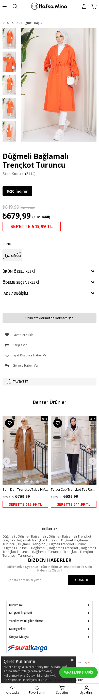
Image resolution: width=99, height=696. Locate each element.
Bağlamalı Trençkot (63, 547)
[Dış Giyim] (12, 23)
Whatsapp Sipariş (78, 672)
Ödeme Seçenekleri (21, 282)
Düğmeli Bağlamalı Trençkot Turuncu (30, 540)
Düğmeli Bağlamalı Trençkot (70, 536)
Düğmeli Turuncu (15, 547)
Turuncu (24, 555)
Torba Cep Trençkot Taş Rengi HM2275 (73, 489)
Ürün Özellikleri (19, 271)
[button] (13, 481)
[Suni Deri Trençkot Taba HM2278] (25, 450)
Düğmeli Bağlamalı (32, 536)
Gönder (81, 580)
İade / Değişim (15, 293)
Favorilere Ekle (9, 423)
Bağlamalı (38, 547)
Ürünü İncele (34, 461)
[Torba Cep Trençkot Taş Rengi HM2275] (73, 450)
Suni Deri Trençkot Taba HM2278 (25, 489)
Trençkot (70, 551)
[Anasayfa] (7, 23)
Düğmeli (9, 536)
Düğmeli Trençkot (31, 544)
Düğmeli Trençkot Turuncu (67, 544)
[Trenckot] (17, 23)
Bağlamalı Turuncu (46, 551)
